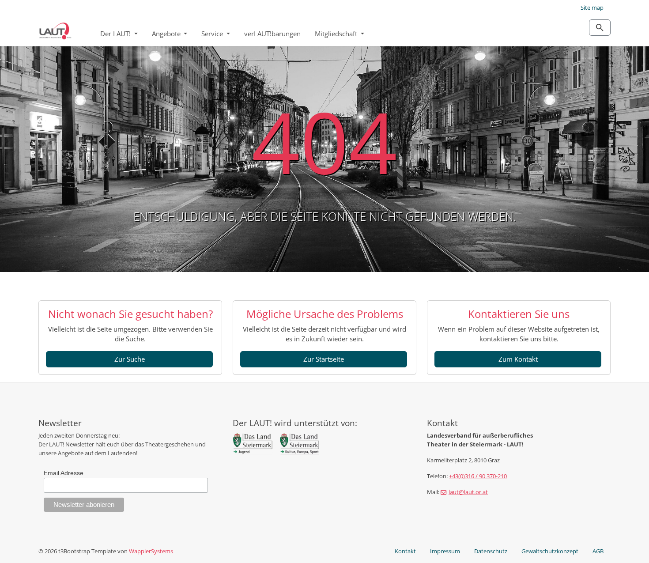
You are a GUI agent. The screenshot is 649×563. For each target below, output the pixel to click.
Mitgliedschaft (337, 33)
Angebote (167, 33)
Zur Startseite (323, 359)
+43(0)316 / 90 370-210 (478, 476)
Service (213, 33)
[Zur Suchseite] (600, 27)
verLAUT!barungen (272, 33)
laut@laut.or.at (468, 492)
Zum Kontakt (518, 359)
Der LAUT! (116, 33)
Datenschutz (490, 551)
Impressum (445, 551)
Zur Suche (129, 359)
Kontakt (405, 551)
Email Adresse (63, 472)
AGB (598, 551)
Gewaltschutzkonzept (549, 551)
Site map (592, 7)
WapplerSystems (151, 551)
